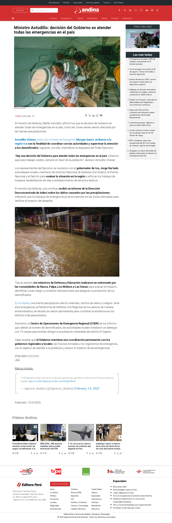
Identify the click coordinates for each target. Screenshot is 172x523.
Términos (96, 514)
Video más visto (143, 26)
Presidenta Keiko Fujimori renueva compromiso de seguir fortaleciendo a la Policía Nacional (24, 447)
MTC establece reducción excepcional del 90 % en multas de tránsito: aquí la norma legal (143, 143)
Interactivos (97, 499)
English (20, 10)
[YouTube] (135, 10)
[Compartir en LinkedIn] (37, 453)
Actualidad (67, 18)
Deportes (75, 496)
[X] (124, 10)
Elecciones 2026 (120, 487)
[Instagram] (141, 10)
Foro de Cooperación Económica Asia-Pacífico (132, 496)
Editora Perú (69, 514)
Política (53, 496)
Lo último (53, 18)
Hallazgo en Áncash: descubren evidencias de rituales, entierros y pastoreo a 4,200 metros (143, 92)
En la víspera (22, 303)
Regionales (54, 506)
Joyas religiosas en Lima (123, 493)
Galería (80, 18)
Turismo (106, 3)
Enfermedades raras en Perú (125, 490)
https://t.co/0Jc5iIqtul (38, 381)
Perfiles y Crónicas (79, 502)
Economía (54, 499)
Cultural (74, 489)
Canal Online (92, 18)
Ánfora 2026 (76, 492)
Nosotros (96, 509)
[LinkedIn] (130, 10)
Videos (104, 18)
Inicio (52, 489)
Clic (72, 499)
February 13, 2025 (86, 388)
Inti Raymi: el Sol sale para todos (126, 508)
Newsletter (127, 18)
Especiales (78, 3)
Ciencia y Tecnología (79, 506)
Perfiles (66, 3)
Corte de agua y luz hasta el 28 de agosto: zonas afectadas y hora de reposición (142, 71)
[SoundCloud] (146, 10)
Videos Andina (24, 417)
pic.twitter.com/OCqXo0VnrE (62, 381)
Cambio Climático (78, 509)
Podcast (114, 18)
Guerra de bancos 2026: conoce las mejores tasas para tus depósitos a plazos (143, 82)
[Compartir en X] (34, 453)
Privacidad (105, 514)
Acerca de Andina (83, 514)
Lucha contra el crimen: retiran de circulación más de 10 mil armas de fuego (142, 133)
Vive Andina (118, 3)
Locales (53, 502)
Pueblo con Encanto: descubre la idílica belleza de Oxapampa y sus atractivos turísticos (143, 102)
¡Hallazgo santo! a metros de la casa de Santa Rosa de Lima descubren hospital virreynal (109, 447)
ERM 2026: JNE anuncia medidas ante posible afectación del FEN (51, 446)
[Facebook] (119, 10)
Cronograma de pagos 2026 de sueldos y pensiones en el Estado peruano (142, 61)
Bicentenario (54, 3)
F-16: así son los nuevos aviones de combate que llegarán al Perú (79, 446)
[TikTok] (157, 10)
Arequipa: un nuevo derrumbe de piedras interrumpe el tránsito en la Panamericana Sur (143, 153)
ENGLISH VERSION (60, 484)
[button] (13, 437)
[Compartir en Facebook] (31, 453)
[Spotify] (152, 10)
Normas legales (92, 3)
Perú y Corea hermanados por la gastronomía (132, 505)
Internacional (55, 509)
